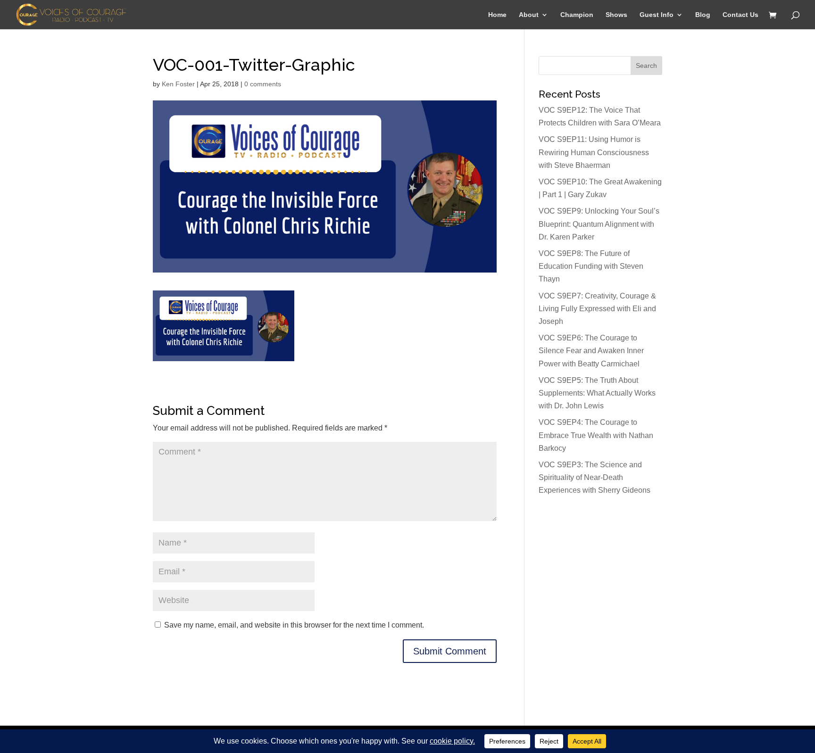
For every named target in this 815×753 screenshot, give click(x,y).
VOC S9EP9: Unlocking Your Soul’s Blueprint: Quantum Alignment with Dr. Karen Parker (599, 223)
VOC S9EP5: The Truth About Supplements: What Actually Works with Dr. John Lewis (597, 393)
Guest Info (657, 14)
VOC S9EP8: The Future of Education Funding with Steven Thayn (591, 266)
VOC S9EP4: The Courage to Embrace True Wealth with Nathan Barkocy (596, 435)
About (529, 14)
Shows (616, 14)
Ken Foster (178, 84)
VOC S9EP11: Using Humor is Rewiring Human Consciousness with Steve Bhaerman (594, 152)
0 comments (262, 84)
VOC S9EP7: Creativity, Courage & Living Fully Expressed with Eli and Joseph (597, 308)
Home (497, 14)
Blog (702, 14)
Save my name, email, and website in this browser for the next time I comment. (294, 625)
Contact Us (740, 14)
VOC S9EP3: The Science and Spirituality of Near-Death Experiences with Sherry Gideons (594, 477)
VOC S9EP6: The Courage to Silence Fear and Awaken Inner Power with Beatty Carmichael (591, 350)
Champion (576, 14)
